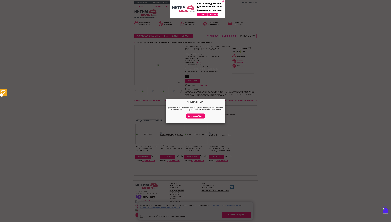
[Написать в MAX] (388, 215)
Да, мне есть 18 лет (195, 116)
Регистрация (213, 14)
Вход (202, 14)
